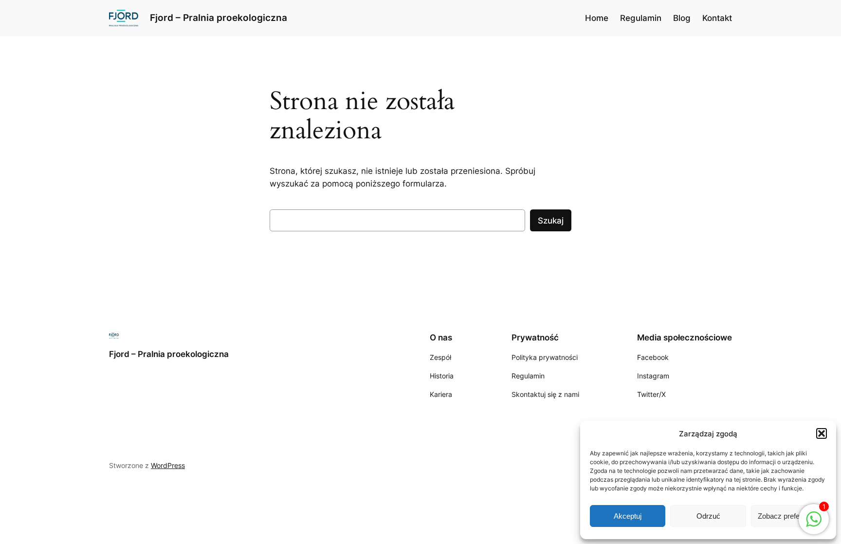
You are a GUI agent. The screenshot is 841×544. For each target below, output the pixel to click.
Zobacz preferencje (788, 516)
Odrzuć (708, 516)
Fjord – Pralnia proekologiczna (218, 17)
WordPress (168, 465)
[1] (814, 524)
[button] (821, 433)
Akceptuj (627, 516)
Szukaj (551, 220)
